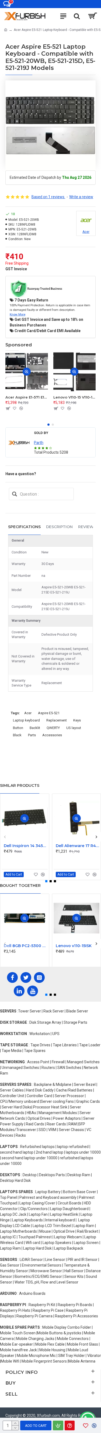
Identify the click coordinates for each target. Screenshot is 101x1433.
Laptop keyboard (26, 720)
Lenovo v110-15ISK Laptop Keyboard (78, 945)
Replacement (56, 720)
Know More (17, 314)
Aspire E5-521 (49, 713)
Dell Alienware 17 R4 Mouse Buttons (78, 845)
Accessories (52, 735)
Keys (77, 720)
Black (17, 735)
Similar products (19, 785)
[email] (14, 494)
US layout (73, 728)
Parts (32, 735)
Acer (28, 713)
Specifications (24, 526)
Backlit (35, 728)
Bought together (20, 885)
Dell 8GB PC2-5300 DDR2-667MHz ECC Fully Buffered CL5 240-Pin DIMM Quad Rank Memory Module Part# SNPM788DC (26, 945)
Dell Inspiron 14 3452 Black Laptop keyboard (26, 845)
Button (18, 728)
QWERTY (53, 728)
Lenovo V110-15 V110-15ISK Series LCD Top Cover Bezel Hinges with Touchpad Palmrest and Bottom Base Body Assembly (74, 397)
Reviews (87, 526)
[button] (48, 425)
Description (59, 526)
